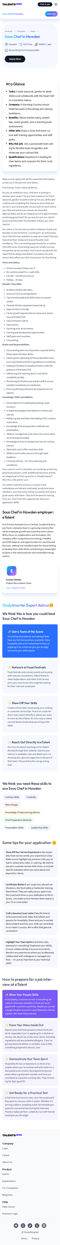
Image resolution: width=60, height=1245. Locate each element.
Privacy (35, 1238)
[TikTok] (30, 1225)
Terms (24, 1238)
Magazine (7, 1194)
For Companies (10, 1188)
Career (5, 1155)
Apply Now (51, 13)
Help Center (8, 1206)
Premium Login (10, 1213)
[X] (37, 1225)
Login (5, 1148)
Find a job (45, 4)
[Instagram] (23, 1225)
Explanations (9, 1181)
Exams (5, 1174)
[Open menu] (56, 4)
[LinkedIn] (44, 1225)
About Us (7, 1162)
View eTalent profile (15, 588)
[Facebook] (16, 1225)
